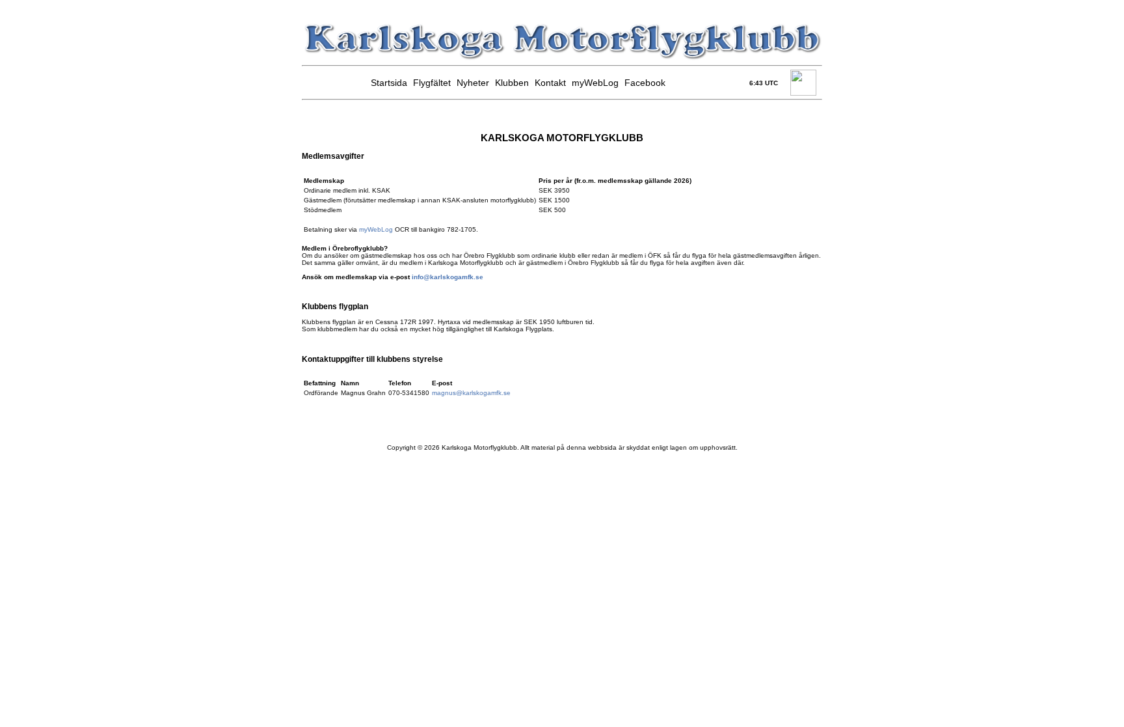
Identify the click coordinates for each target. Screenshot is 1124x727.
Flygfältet (432, 82)
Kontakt (550, 82)
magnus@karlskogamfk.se (471, 392)
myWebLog (595, 82)
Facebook (644, 82)
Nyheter (473, 82)
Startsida (389, 82)
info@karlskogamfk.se (447, 277)
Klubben (512, 82)
